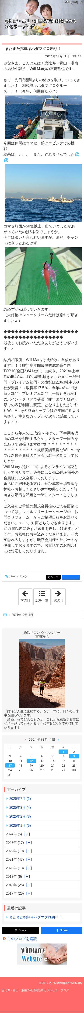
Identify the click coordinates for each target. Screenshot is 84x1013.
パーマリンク (18, 576)
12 (31, 761)
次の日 (59, 595)
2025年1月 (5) (20, 825)
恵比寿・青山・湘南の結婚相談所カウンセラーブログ (41, 24)
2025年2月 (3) (20, 816)
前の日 (26, 595)
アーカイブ (16, 789)
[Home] (5, 614)
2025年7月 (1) (20, 799)
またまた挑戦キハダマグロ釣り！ (33, 49)
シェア (55, 577)
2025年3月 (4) (20, 807)
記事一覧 (42, 600)
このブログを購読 (22, 939)
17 (10, 765)
